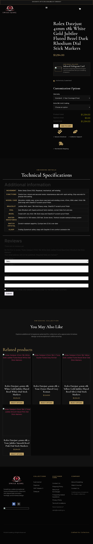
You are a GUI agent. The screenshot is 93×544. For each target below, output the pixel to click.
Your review (10, 264)
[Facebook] (13, 504)
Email (7, 282)
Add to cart (66, 126)
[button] (46, 7)
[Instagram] (18, 504)
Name (7, 275)
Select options (17, 403)
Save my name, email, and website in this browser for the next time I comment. (36, 290)
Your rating (9, 258)
